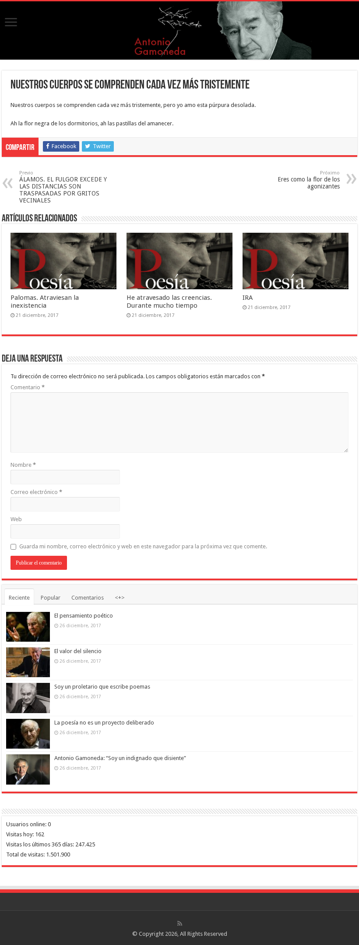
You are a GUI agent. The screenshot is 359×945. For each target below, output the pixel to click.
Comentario (28, 387)
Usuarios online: (27, 824)
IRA (248, 298)
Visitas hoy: (20, 834)
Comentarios (87, 597)
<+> (120, 597)
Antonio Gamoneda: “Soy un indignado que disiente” (120, 758)
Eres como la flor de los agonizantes (309, 180)
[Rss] (179, 923)
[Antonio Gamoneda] (179, 30)
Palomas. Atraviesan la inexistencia (45, 301)
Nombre (23, 465)
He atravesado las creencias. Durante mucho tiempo (169, 301)
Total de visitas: (26, 854)
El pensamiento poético (83, 615)
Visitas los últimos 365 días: (40, 844)
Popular (50, 597)
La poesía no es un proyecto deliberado (104, 722)
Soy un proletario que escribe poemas (102, 686)
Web (16, 519)
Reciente (19, 597)
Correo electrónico (36, 492)
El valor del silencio (78, 651)
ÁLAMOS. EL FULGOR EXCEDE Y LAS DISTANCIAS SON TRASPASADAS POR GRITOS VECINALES (63, 187)
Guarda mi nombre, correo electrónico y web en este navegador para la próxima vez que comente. (143, 546)
